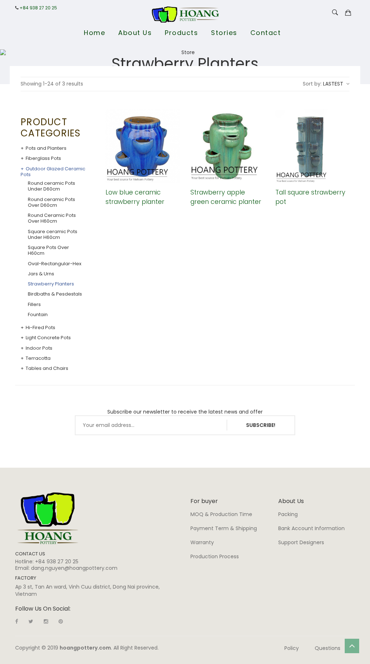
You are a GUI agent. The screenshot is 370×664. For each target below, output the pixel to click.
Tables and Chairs (47, 368)
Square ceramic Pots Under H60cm (52, 235)
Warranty (202, 542)
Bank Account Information (311, 528)
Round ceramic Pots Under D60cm (51, 186)
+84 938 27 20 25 (38, 8)
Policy (291, 648)
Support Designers (301, 542)
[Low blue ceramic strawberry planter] (143, 146)
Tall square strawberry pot (310, 197)
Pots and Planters (46, 148)
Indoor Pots (39, 348)
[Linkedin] (61, 621)
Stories (224, 32)
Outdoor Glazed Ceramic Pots (53, 172)
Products (181, 32)
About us (135, 32)
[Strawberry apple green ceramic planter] (227, 146)
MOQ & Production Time (221, 514)
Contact (265, 32)
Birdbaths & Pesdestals (55, 294)
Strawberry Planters (51, 284)
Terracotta (38, 358)
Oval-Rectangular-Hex (54, 264)
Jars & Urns (41, 274)
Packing (288, 514)
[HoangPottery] (48, 517)
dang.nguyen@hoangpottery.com (74, 568)
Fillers (34, 304)
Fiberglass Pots (43, 158)
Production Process (214, 556)
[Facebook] (16, 621)
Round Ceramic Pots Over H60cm (52, 218)
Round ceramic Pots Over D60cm (51, 203)
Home (94, 32)
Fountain (38, 315)
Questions (327, 648)
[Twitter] (31, 621)
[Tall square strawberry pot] (312, 146)
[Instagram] (46, 621)
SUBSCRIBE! (260, 425)
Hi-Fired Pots (40, 328)
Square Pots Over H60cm (48, 251)
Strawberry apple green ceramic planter (225, 197)
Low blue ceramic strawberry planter (135, 197)
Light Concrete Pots (48, 338)
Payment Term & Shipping (223, 528)
